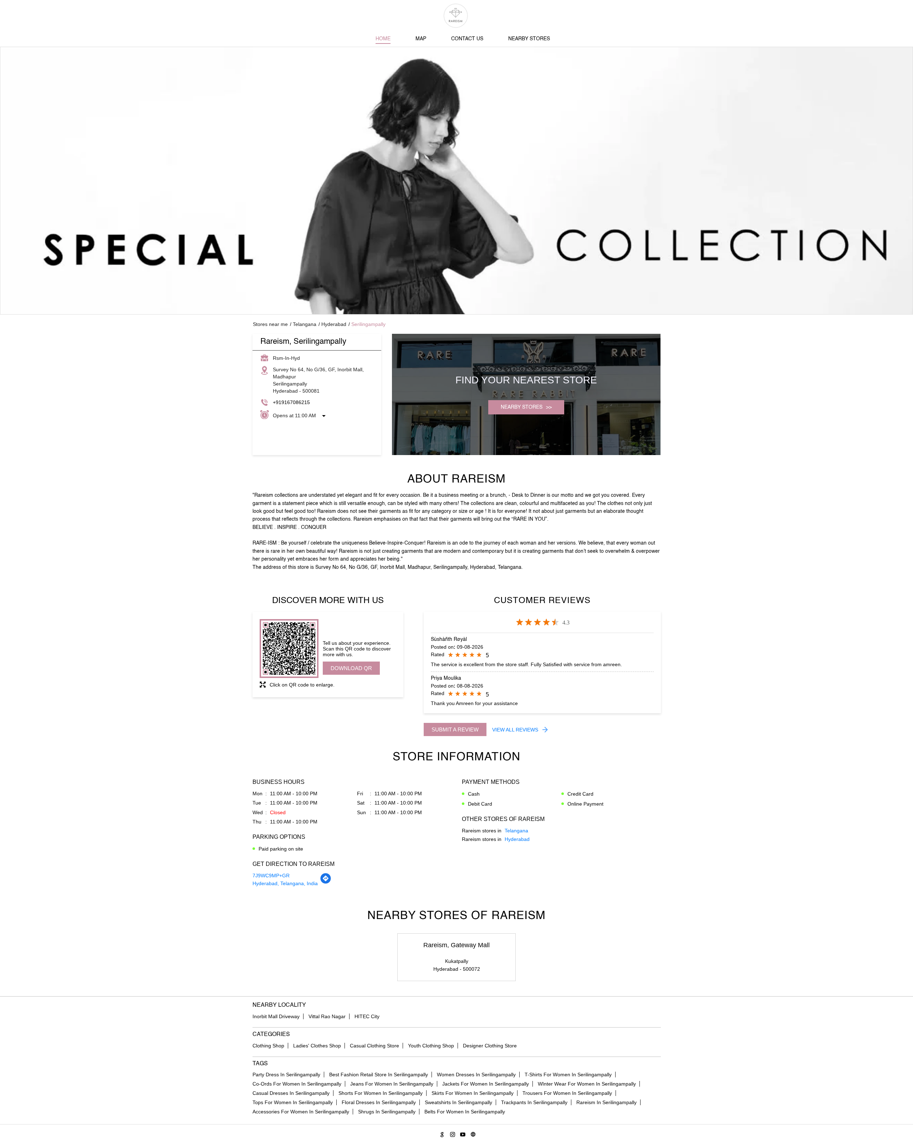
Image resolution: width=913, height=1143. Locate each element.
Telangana (304, 324)
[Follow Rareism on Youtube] (461, 1133)
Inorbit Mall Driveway (276, 1016)
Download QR (351, 668)
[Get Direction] (325, 882)
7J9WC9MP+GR (271, 875)
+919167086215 (291, 402)
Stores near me (270, 324)
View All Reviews (515, 730)
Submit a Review (455, 729)
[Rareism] (456, 15)
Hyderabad (333, 324)
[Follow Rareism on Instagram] (451, 1133)
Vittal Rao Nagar (327, 1016)
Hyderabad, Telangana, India (285, 883)
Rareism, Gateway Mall (456, 945)
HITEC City (367, 1016)
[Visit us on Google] (441, 1133)
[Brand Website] (472, 1133)
